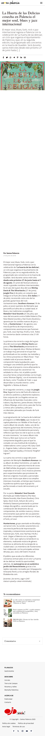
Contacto (7, 702)
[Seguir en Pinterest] (31, 731)
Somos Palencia (13, 253)
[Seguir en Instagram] (22, 731)
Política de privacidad (26, 723)
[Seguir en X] (18, 731)
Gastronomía (9, 671)
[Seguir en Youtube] (27, 731)
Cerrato (7, 680)
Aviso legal (6, 727)
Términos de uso (18, 727)
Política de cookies (9, 723)
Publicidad (8, 699)
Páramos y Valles (10, 687)
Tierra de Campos (10, 683)
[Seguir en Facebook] (14, 731)
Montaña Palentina (11, 690)
